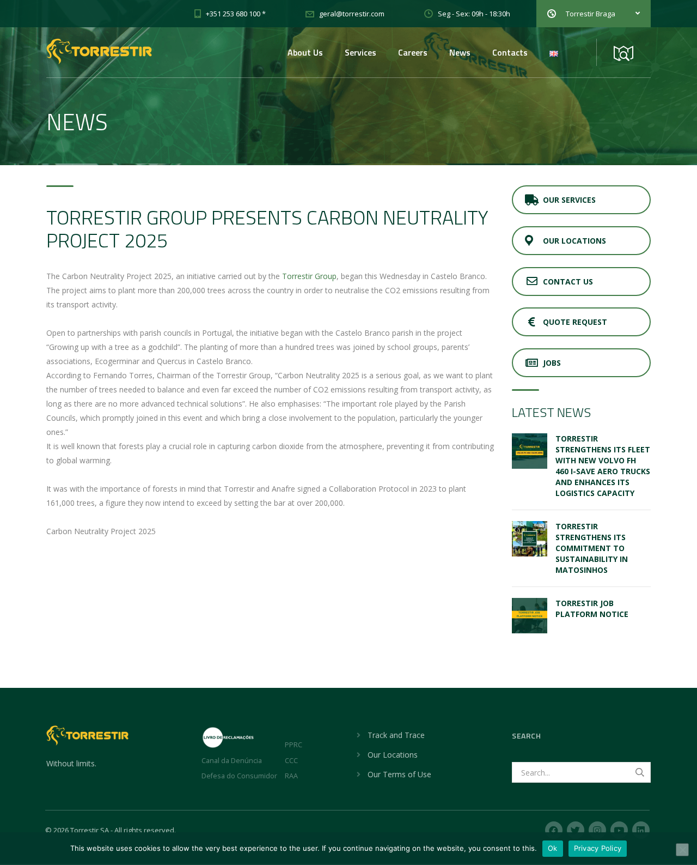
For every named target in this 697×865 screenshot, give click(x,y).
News (459, 52)
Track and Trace (396, 735)
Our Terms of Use (399, 774)
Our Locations (574, 240)
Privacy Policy (598, 848)
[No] (682, 849)
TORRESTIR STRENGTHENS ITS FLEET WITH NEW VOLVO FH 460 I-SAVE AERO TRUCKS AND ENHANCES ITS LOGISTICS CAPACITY (602, 465)
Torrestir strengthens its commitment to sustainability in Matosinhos (591, 548)
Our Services (569, 200)
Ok (553, 848)
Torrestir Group (309, 276)
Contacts (510, 52)
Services (360, 52)
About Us (305, 52)
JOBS (552, 363)
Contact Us (568, 281)
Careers (412, 52)
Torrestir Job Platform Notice (591, 608)
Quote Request (575, 322)
